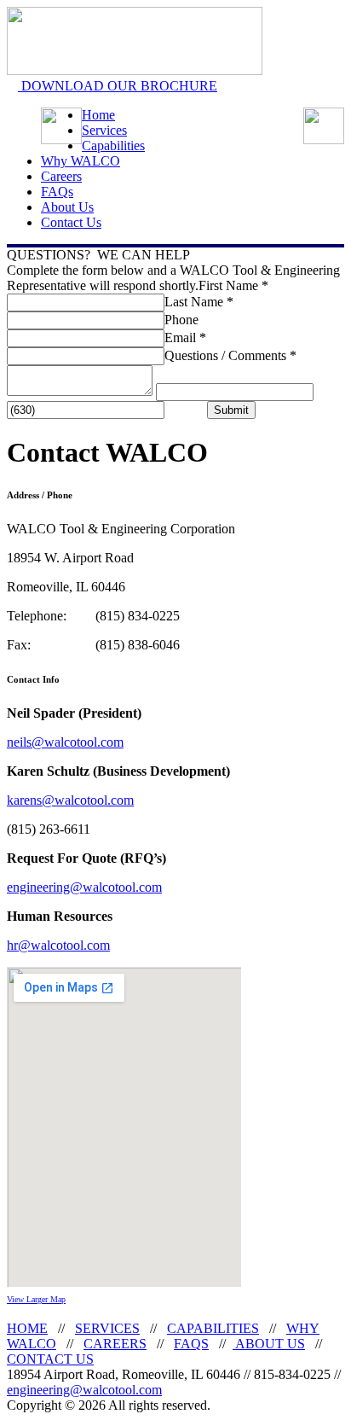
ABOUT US (269, 1343)
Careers (61, 176)
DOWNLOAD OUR (117, 86)
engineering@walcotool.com (84, 887)
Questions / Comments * (230, 355)
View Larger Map (36, 1299)
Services (104, 130)
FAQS (191, 1343)
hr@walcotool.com (58, 945)
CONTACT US (50, 1359)
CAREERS (115, 1343)
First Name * (233, 285)
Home (98, 115)
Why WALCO (80, 161)
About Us (67, 207)
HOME (27, 1328)
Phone (181, 319)
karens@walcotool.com (70, 800)
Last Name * (198, 301)
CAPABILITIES (213, 1328)
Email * (185, 337)
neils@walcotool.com (65, 742)
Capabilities (113, 145)
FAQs (57, 191)
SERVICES (107, 1328)
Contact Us (71, 222)
